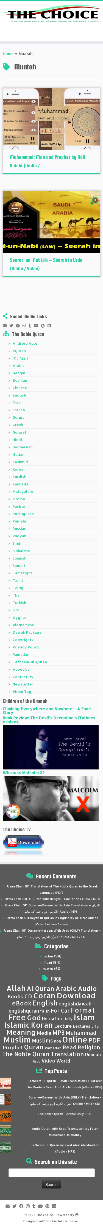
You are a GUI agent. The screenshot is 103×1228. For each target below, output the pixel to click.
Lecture (63, 1026)
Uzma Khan (15, 886)
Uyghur (19, 617)
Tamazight (22, 573)
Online (75, 1039)
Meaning (21, 1032)
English (19, 395)
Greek (18, 425)
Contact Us (23, 677)
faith (45, 1011)
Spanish (19, 558)
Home (8, 53)
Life (95, 1026)
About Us (21, 669)
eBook (22, 1003)
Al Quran (40, 988)
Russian (19, 528)
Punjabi (19, 521)
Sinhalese (21, 551)
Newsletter (23, 684)
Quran (34, 1047)
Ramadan (21, 654)
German (20, 417)
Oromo (19, 499)
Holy (68, 1018)
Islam (84, 1017)
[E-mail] (6, 326)
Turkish (19, 602)
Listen (48, 956)
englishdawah (75, 1004)
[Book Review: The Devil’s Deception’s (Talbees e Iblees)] (51, 746)
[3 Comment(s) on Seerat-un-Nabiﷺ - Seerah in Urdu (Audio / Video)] (95, 205)
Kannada (20, 484)
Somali (19, 565)
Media (44, 1033)
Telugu (19, 588)
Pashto (19, 506)
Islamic (17, 1025)
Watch (48, 969)
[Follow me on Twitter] (12, 326)
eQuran (19, 351)
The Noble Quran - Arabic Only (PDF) (65, 1114)
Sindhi (18, 543)
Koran (42, 1025)
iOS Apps (20, 358)
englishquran (24, 1011)
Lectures (81, 1026)
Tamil (18, 580)
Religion (89, 1047)
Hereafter (52, 1018)
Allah (16, 988)
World (63, 1061)
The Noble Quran (25, 1054)
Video (48, 1061)
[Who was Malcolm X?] (51, 798)
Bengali (20, 373)
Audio (87, 988)
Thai (17, 595)
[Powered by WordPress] (77, 1214)
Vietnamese (23, 625)
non (57, 1041)
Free (17, 1017)
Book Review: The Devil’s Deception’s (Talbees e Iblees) (49, 719)
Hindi (17, 439)
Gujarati (20, 432)
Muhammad (81, 1032)
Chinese (20, 388)
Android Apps (25, 343)
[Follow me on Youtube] (37, 326)
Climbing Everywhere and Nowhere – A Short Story (47, 710)
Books (15, 996)
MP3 (58, 1032)
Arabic (19, 365)
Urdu (17, 610)
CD (28, 996)
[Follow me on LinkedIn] (51, 326)
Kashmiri (20, 462)
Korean (19, 469)
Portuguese (23, 514)
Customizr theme (65, 1221)
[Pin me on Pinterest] (44, 326)
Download (76, 995)
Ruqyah (19, 536)
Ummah (93, 1054)
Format (83, 1010)
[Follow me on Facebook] (19, 326)
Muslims (42, 1040)
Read (48, 963)
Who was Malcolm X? (23, 772)
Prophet (13, 1047)
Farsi (17, 402)
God (34, 1017)
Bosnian (20, 380)
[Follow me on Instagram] (26, 326)
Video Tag (22, 691)
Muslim (17, 1039)
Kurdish (19, 476)
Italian (18, 454)
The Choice (44, 1215)
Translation (67, 1054)
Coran (44, 995)
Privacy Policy (26, 647)
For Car (60, 1010)
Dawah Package (27, 632)
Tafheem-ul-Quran (30, 662)
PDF (94, 1040)
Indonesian (23, 447)
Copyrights (23, 639)
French (19, 410)
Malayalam (23, 491)
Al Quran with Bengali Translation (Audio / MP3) (64, 899)
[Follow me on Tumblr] (31, 326)
